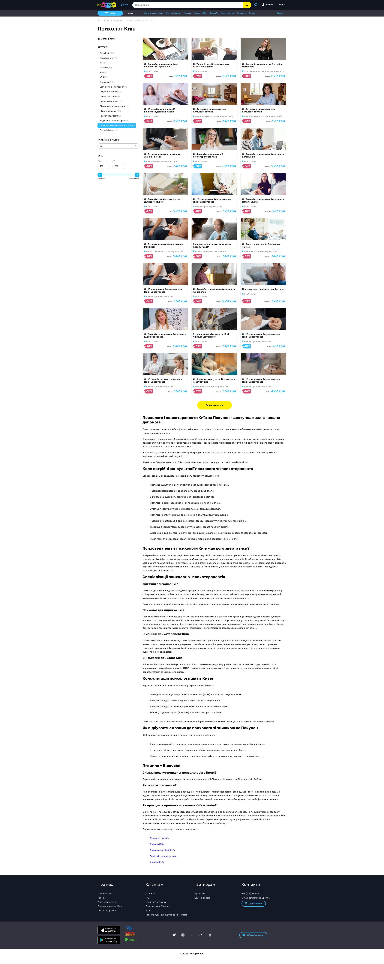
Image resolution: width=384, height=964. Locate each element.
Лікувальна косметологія (114, 106)
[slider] (100, 175)
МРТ (103, 72)
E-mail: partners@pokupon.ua (256, 898)
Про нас (102, 898)
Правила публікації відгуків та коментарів (166, 915)
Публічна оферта (202, 898)
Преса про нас (105, 893)
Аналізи (106, 67)
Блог (148, 910)
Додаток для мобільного (157, 906)
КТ (103, 63)
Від (99, 160)
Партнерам (199, 893)
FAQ (147, 898)
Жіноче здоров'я (110, 111)
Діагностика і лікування (114, 87)
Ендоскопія (107, 82)
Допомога (150, 893)
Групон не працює (107, 910)
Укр (281, 4)
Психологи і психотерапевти (117, 125)
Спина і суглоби (110, 96)
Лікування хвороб (111, 91)
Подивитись (153, 56)
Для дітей (107, 53)
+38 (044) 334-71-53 (251, 893)
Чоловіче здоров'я (110, 116)
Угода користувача (107, 902)
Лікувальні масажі (111, 101)
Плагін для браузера (156, 902)
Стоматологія (109, 58)
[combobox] (187, 5)
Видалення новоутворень (114, 120)
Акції (130, 13)
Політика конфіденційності (111, 906)
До (113, 160)
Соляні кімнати (109, 130)
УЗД (104, 77)
